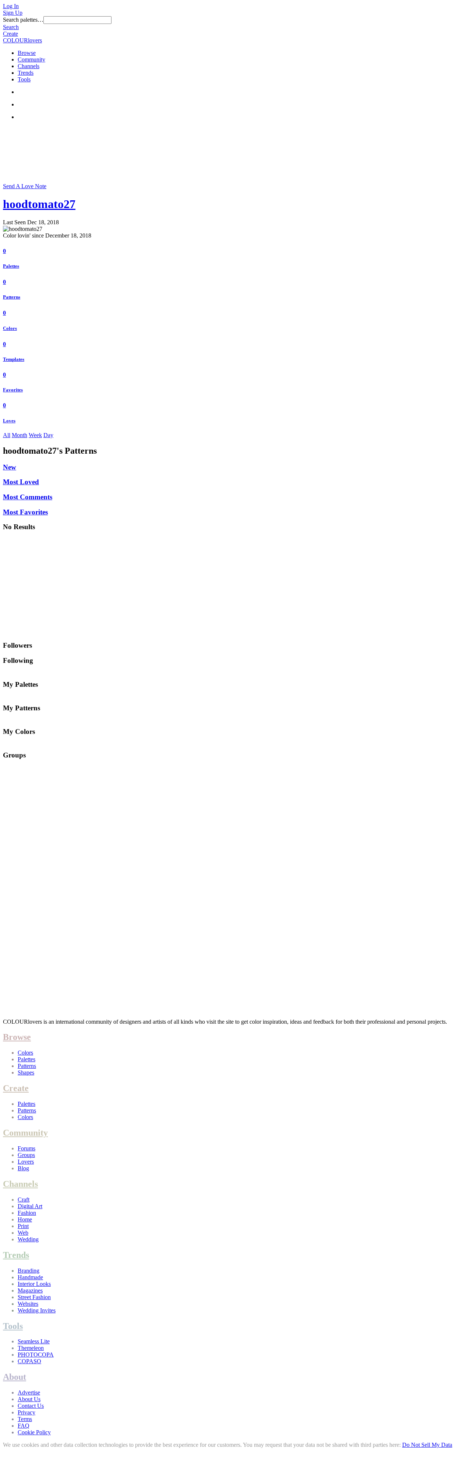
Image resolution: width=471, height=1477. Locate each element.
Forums (26, 1148)
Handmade (30, 1277)
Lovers (26, 1161)
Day (48, 435)
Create (10, 34)
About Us (29, 1399)
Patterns (11, 297)
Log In (11, 6)
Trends (25, 73)
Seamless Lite (34, 1341)
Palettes (11, 266)
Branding (28, 1270)
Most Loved (21, 482)
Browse (27, 53)
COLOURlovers (22, 40)
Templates (13, 359)
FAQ (23, 1426)
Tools (24, 79)
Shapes (26, 1072)
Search (11, 27)
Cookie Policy (34, 1432)
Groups (26, 1155)
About (14, 1377)
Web (23, 1233)
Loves (9, 420)
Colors (10, 328)
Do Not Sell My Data (427, 1445)
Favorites (13, 390)
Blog (23, 1168)
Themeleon (31, 1348)
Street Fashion (34, 1297)
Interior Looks (34, 1284)
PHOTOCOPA (36, 1354)
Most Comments (27, 497)
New (9, 467)
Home (25, 1219)
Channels (28, 66)
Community (31, 59)
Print (23, 1226)
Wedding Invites (37, 1310)
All (6, 435)
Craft (23, 1199)
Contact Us (31, 1406)
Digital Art (30, 1206)
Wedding (28, 1239)
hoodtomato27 (39, 204)
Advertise (29, 1392)
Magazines (30, 1290)
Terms (25, 1419)
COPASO (29, 1361)
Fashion (27, 1213)
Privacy (26, 1412)
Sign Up (12, 13)
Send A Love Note (24, 186)
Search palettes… (23, 20)
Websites (28, 1304)
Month (19, 435)
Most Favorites (25, 512)
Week (35, 435)
